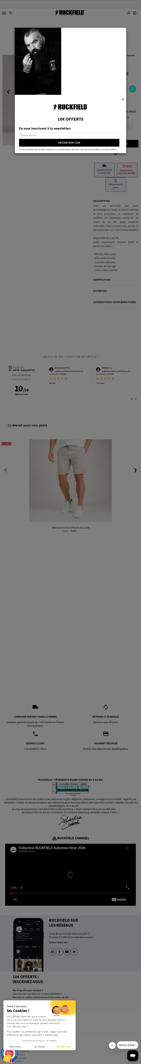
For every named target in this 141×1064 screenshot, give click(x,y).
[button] (7, 1058)
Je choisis (39, 1046)
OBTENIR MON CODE (69, 142)
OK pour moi (63, 1046)
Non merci (15, 1046)
